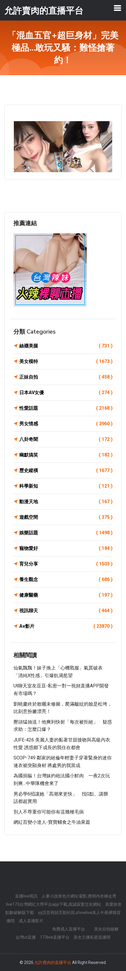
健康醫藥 (66, 595)
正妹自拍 (66, 377)
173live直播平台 (54, 937)
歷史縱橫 (66, 470)
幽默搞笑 (66, 455)
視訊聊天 (66, 610)
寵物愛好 (66, 548)
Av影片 (66, 626)
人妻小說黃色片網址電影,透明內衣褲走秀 (79, 896)
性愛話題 (66, 408)
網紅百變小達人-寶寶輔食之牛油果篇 (51, 822)
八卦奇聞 (66, 439)
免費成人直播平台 (68, 929)
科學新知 (66, 486)
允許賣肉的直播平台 (52, 962)
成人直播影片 (31, 920)
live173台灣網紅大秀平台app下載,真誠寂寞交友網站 (53, 904)
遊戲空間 (66, 517)
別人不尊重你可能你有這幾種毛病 (48, 812)
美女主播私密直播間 (92, 937)
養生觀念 (66, 579)
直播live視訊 (26, 896)
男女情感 (66, 423)
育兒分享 (66, 564)
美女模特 (66, 361)
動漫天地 (66, 501)
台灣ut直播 (26, 937)
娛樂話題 (66, 532)
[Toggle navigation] (117, 8)
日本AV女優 (66, 392)
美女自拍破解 (106, 929)
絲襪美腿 (66, 346)
